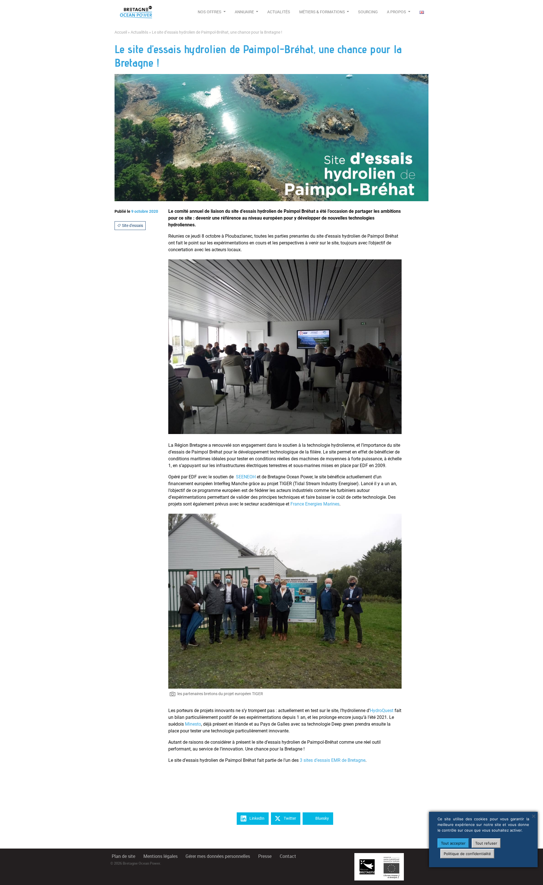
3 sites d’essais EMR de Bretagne (332, 760)
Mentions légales (160, 856)
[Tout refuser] (533, 816)
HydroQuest (381, 710)
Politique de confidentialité (467, 853)
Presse (265, 856)
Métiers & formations (322, 11)
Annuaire (245, 11)
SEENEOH (246, 477)
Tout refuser (486, 843)
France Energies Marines (314, 504)
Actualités (278, 11)
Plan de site (123, 856)
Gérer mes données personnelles (218, 856)
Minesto (193, 724)
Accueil (121, 32)
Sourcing (368, 11)
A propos (397, 11)
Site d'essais (132, 225)
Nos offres (210, 11)
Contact (288, 856)
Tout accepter (453, 843)
